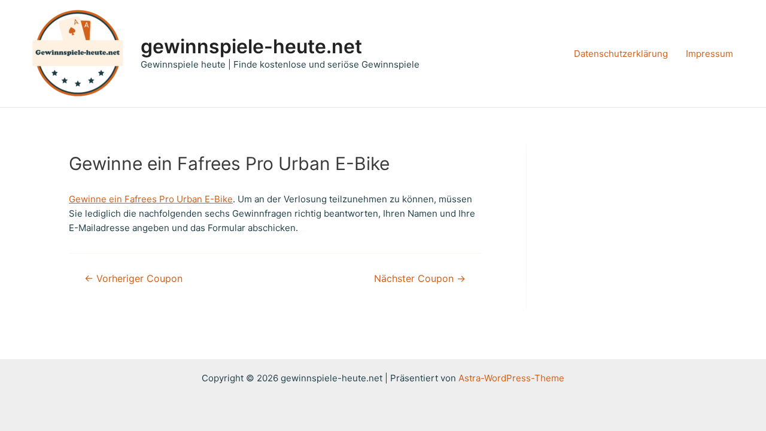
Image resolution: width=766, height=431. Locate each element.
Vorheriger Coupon (133, 279)
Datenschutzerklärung (621, 53)
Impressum (709, 53)
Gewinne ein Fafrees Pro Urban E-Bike (151, 199)
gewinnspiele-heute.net (251, 46)
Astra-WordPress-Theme (511, 378)
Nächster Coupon (420, 279)
